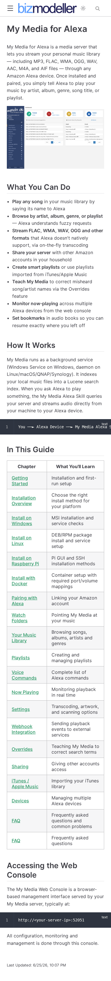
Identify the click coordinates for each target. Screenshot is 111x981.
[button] (10, 8)
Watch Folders (20, 617)
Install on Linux (22, 540)
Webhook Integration (24, 729)
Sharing (20, 766)
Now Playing (25, 692)
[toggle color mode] (83, 8)
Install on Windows (22, 520)
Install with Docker (23, 580)
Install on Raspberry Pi (25, 560)
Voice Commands (24, 675)
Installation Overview (24, 500)
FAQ (16, 820)
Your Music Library (24, 637)
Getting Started (20, 480)
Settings (21, 709)
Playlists (21, 657)
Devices (20, 800)
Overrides (22, 749)
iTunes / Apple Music (25, 783)
